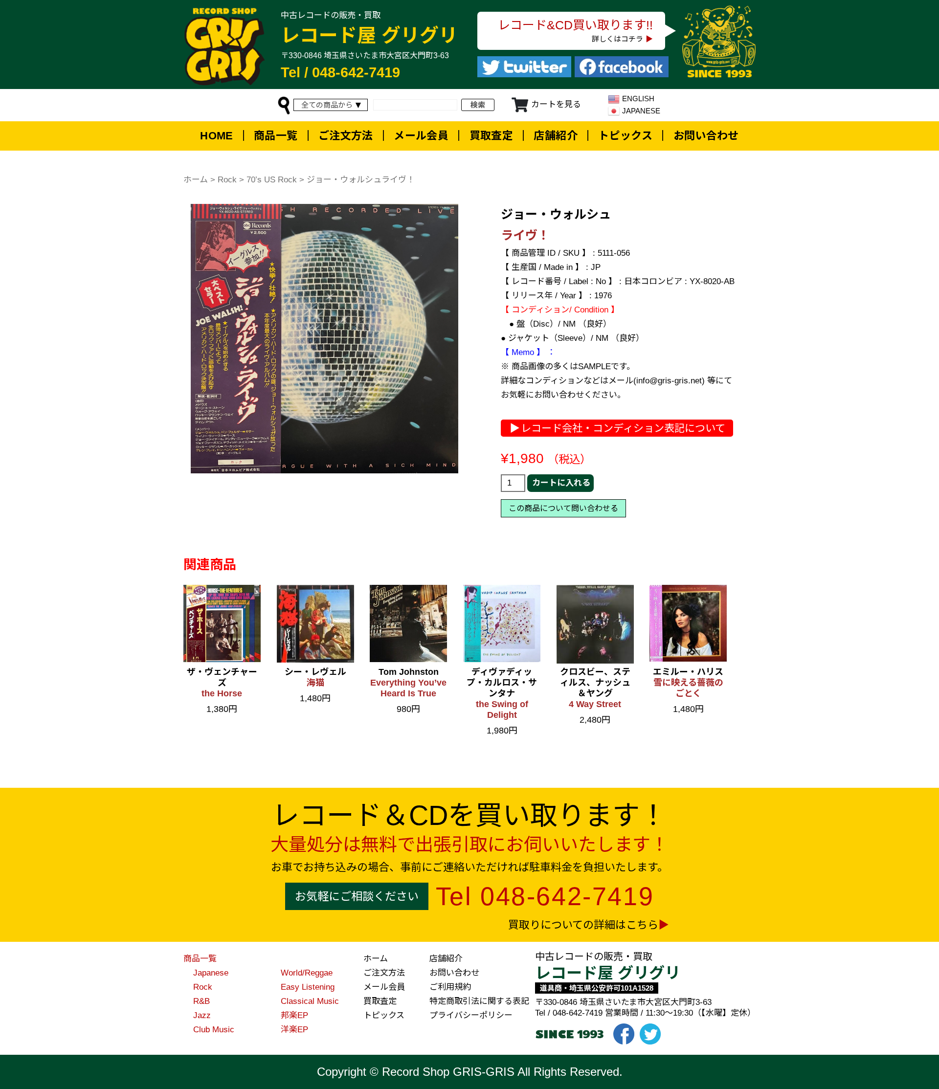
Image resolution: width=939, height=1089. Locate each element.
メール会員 (421, 136)
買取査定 (492, 136)
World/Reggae (307, 973)
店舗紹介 (556, 136)
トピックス (625, 136)
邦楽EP (294, 1015)
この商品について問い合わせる (563, 508)
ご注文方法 (345, 136)
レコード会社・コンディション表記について (623, 428)
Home (216, 136)
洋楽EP (294, 1029)
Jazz (202, 1015)
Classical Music (310, 1001)
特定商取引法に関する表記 (479, 1001)
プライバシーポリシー (471, 1015)
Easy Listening (308, 987)
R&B (201, 1001)
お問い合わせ (706, 136)
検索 (477, 105)
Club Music (213, 1029)
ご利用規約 (450, 987)
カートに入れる (561, 483)
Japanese (210, 973)
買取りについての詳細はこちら (583, 925)
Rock (227, 179)
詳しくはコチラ (617, 39)
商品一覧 (276, 136)
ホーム (195, 179)
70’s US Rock (271, 179)
